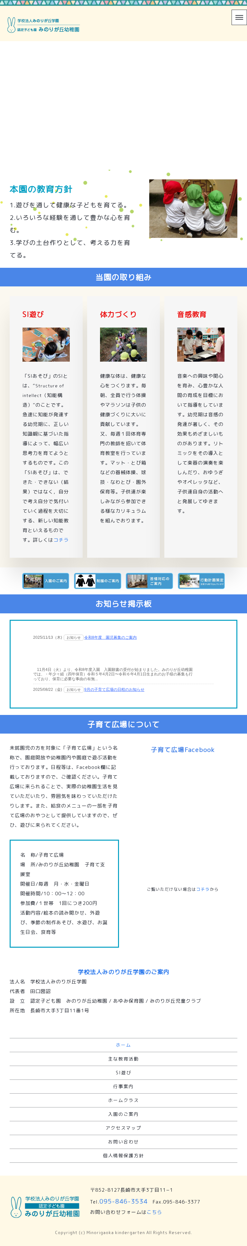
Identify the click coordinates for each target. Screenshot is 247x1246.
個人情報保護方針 (123, 1155)
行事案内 (123, 1086)
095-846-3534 (123, 1201)
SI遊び (124, 1073)
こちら (154, 1212)
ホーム (123, 1045)
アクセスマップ (123, 1128)
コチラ (61, 540)
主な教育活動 (123, 1059)
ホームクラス (123, 1100)
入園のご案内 (123, 1114)
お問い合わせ (123, 1142)
